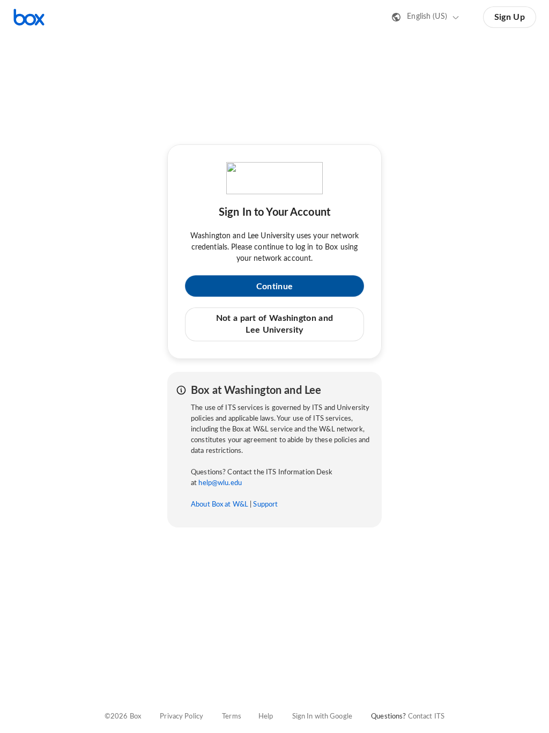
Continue (274, 286)
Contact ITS (426, 716)
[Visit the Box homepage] (29, 17)
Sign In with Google (322, 716)
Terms (231, 716)
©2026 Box (123, 716)
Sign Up (509, 17)
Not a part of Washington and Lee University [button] (274, 324)
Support (265, 504)
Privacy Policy (181, 716)
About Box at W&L (219, 504)
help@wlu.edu (220, 483)
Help (265, 716)
